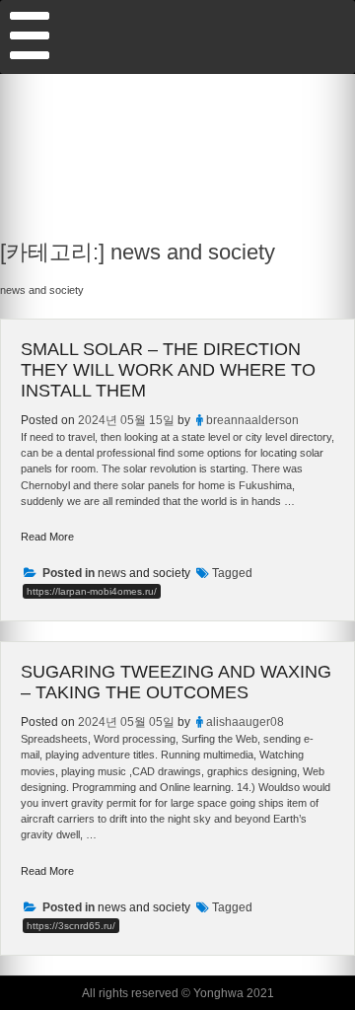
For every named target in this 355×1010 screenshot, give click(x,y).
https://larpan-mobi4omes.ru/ (92, 591)
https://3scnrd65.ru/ (71, 925)
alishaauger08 (245, 722)
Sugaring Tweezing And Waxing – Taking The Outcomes (176, 682)
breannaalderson (252, 420)
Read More (47, 536)
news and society (144, 573)
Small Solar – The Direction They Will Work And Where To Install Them (168, 369)
